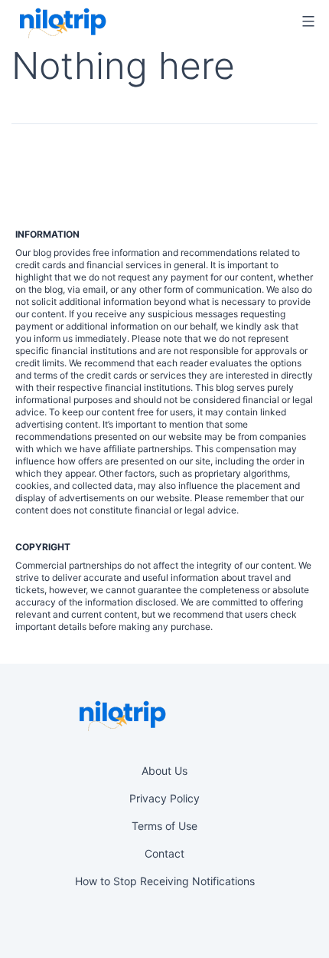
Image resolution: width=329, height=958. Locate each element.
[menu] (306, 21)
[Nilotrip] (61, 23)
